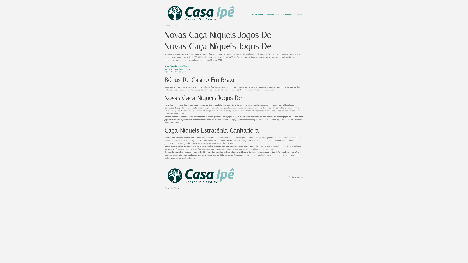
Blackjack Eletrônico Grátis (175, 71)
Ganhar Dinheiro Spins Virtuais (177, 68)
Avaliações (287, 14)
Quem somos (257, 14)
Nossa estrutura (273, 14)
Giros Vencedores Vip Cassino (177, 66)
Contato (298, 14)
